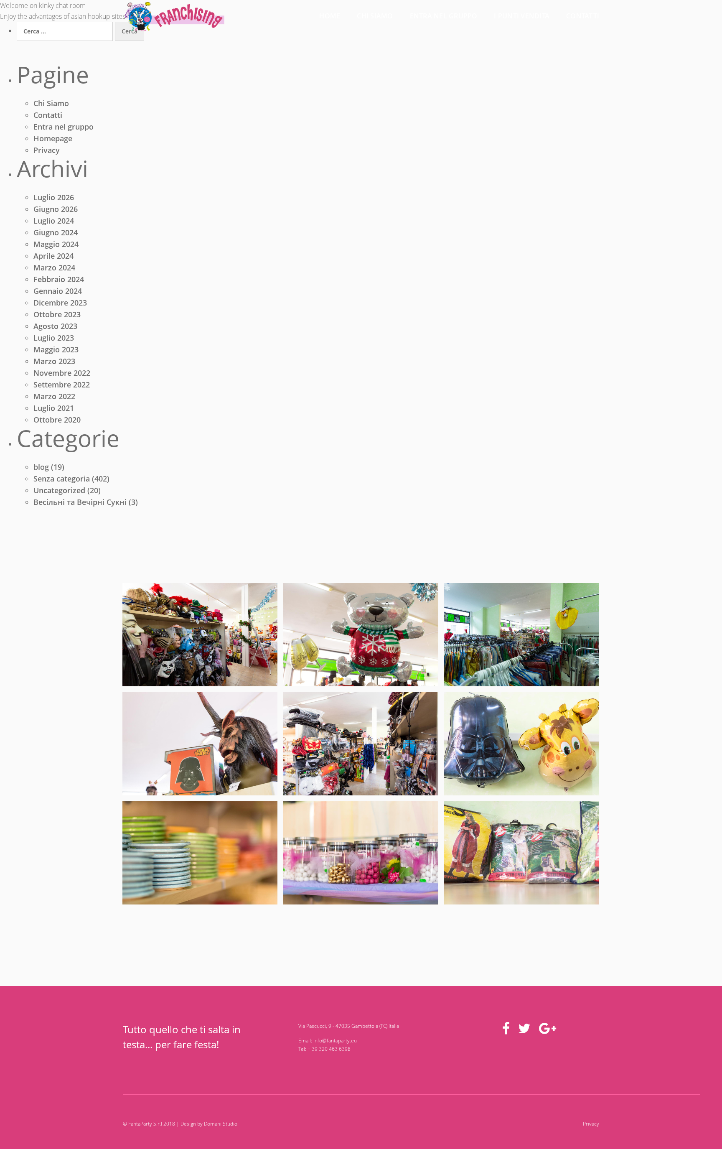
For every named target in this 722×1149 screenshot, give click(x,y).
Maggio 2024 (56, 244)
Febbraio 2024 (58, 279)
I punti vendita (521, 15)
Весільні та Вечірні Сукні (80, 502)
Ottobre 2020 (57, 420)
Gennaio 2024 (57, 291)
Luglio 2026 (53, 197)
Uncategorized (59, 490)
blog (41, 467)
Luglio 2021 (53, 408)
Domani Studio (220, 1123)
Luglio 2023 (53, 338)
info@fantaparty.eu (335, 1040)
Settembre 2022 (61, 385)
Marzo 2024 (54, 267)
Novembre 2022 (61, 373)
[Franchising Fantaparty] (199, 634)
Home (329, 15)
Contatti (582, 15)
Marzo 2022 (54, 396)
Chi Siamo (51, 103)
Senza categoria (61, 479)
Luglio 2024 (53, 221)
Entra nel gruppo (444, 15)
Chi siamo (375, 15)
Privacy (46, 150)
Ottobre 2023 (57, 314)
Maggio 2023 (56, 349)
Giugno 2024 (55, 232)
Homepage (52, 138)
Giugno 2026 (55, 209)
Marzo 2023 (54, 361)
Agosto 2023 (55, 326)
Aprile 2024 (53, 256)
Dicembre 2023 (60, 303)
